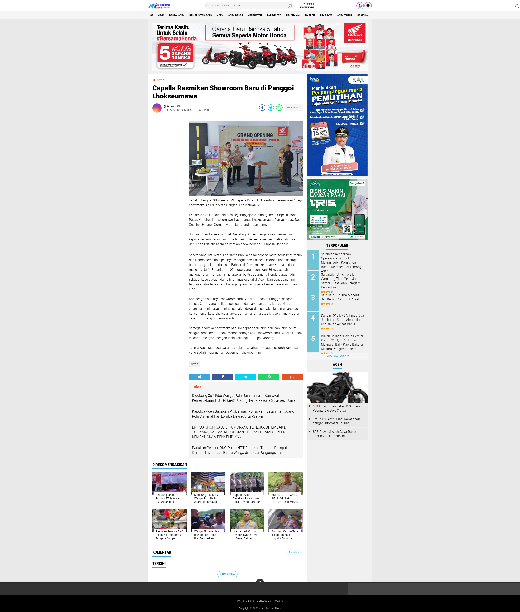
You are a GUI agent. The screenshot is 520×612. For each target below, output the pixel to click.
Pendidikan (293, 15)
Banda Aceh (177, 15)
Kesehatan (255, 15)
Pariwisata (274, 15)
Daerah (310, 15)
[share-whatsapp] (279, 107)
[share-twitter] (271, 107)
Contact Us (264, 600)
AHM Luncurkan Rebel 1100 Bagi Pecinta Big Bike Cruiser (336, 408)
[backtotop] (260, 583)
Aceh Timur (344, 15)
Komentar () (294, 107)
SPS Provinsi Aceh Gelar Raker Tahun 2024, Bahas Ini (334, 434)
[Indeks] (360, 5)
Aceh (220, 15)
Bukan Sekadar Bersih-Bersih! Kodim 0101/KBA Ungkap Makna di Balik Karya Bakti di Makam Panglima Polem (342, 342)
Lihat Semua (227, 574)
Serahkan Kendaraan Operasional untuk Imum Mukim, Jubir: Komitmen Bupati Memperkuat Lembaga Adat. (342, 262)
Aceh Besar (235, 15)
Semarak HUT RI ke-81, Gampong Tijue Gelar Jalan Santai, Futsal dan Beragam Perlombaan (341, 281)
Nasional (363, 15)
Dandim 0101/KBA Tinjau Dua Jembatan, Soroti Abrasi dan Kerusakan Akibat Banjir (342, 320)
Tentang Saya (245, 600)
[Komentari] (292, 377)
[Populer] (368, 5)
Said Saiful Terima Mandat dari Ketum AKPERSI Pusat (340, 297)
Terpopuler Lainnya (337, 356)
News (161, 15)
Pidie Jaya (326, 15)
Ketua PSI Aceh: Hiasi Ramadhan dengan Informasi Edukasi (336, 421)
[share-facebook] (262, 107)
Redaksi (278, 600)
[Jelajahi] (515, 5)
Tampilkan (294, 552)
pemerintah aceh (200, 15)
